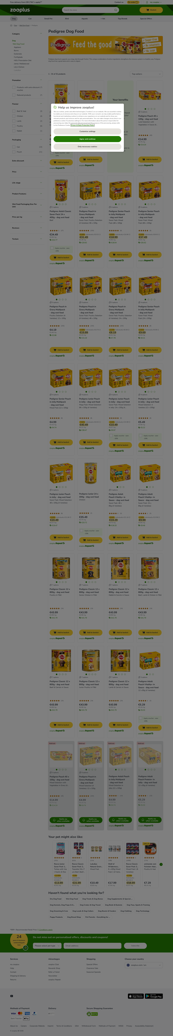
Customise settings (87, 131)
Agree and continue (87, 139)
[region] (87, 128)
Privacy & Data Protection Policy (82, 125)
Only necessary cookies (87, 146)
